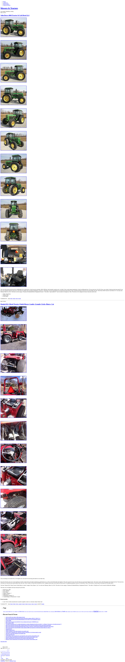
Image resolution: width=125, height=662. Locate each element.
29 (7, 655)
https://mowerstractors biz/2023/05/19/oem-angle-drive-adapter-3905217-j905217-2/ (23, 618)
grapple (20, 604)
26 (3, 655)
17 (1, 654)
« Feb (2, 658)
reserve (88, 611)
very (104, 611)
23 (9, 654)
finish (14, 604)
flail (35, 611)
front (41, 611)
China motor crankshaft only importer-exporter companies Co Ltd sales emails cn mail (23, 632)
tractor (19, 298)
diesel (14, 298)
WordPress (3, 660)
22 (7, 654)
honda (23, 604)
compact (15, 611)
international (52, 611)
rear (86, 611)
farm (27, 611)
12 (3, 652)
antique (4, 611)
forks (17, 604)
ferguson (32, 611)
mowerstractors (9, 628)
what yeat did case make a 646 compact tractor (15, 617)
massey (72, 611)
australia (7, 611)
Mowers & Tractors (9, 8)
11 (2, 652)
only (81, 611)
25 (2, 655)
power (84, 611)
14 (6, 652)
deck (18, 611)
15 (7, 652)
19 (3, 654)
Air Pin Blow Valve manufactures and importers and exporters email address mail (22, 635)
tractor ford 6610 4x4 (10, 634)
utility (102, 611)
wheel (106, 611)
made (66, 611)
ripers (33, 604)
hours (47, 611)
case (13, 611)
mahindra (69, 611)
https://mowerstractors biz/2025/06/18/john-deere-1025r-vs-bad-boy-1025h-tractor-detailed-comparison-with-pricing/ (30, 626)
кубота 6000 (8, 620)
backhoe (9, 611)
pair (82, 611)
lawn (61, 611)
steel (92, 611)
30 (9, 655)
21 (6, 654)
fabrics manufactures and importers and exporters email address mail (20, 638)
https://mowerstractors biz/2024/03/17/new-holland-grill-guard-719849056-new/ (22, 621)
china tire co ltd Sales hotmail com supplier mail (15, 633)
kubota (58, 611)
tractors (100, 611)
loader (26, 604)
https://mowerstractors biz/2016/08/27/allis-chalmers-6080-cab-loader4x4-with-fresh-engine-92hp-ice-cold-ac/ (28, 627)
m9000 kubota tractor (10, 630)
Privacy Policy (6, 3)
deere (11, 298)
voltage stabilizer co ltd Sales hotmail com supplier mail (17, 631)
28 (6, 655)
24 (1, 655)
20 (5, 654)
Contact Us (5, 2)
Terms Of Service (6, 5)
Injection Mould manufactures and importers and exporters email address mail (22, 637)
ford (37, 611)
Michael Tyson (13, 660)
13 (5, 652)
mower (29, 604)
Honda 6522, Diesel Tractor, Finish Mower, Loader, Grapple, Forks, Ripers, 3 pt (27, 304)
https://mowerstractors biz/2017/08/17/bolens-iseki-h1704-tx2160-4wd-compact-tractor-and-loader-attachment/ (28, 625)
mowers (77, 611)
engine (25, 611)
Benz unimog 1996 (10, 623)
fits (34, 611)
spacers (90, 611)
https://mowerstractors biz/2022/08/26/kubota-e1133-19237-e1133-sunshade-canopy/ (23, 619)
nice (79, 611)
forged (39, 611)
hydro (49, 611)
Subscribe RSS (4, 641)
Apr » (7, 658)
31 (1, 656)
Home (4, 1)
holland (45, 611)
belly (12, 611)
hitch (42, 611)
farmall (29, 611)
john (17, 298)
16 (9, 652)
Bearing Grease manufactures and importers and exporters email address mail (21, 639)
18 (2, 654)
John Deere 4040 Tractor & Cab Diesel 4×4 (15, 15)
